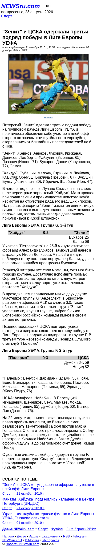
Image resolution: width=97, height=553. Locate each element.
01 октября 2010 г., (30, 523)
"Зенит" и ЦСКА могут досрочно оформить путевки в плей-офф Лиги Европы (48, 487)
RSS (66, 536)
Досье (21, 536)
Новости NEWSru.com (22, 544)
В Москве (32, 540)
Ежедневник (50, 536)
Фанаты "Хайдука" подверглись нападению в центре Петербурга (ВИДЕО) (48, 501)
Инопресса (50, 540)
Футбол (57, 529)
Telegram (80, 536)
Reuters (48, 117)
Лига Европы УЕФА (81, 529)
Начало (8, 536)
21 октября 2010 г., (30, 493)
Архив (33, 536)
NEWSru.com (20, 6)
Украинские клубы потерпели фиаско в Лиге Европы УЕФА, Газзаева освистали (48, 516)
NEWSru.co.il (12, 540)
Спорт (6, 16)
